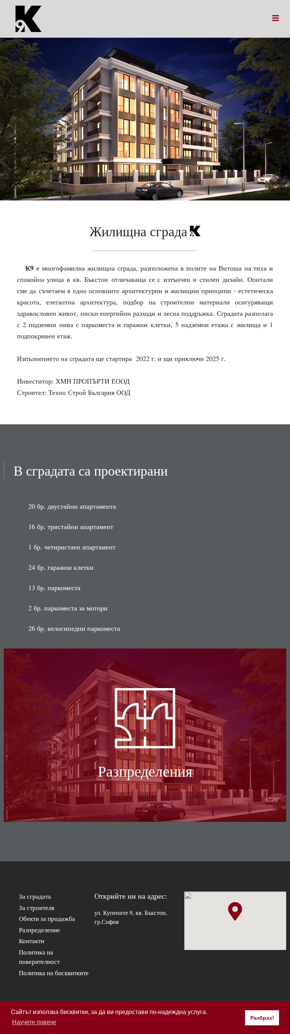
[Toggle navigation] (275, 19)
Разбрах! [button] (262, 1018)
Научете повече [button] (34, 1022)
